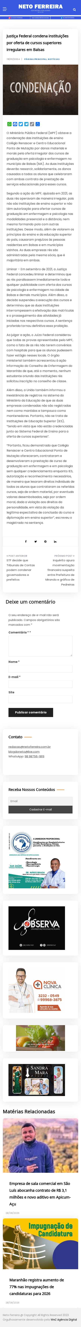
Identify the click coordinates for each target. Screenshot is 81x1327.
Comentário (18, 632)
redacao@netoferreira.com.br (29, 747)
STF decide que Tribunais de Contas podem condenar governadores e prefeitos (21, 570)
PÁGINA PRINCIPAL (35, 59)
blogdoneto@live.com (24, 752)
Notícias (54, 59)
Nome (14, 662)
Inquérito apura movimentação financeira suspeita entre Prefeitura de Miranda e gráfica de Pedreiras (59, 572)
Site (11, 692)
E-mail (14, 677)
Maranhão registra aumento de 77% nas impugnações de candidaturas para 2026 (36, 1287)
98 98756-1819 (34, 756)
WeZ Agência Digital (64, 1320)
